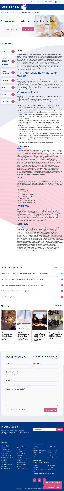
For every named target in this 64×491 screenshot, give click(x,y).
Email (8, 380)
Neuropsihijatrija (5, 468)
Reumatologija (21, 462)
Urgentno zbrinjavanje (23, 464)
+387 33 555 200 (52, 450)
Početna (5, 12)
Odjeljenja (4, 442)
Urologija (19, 466)
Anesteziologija (5, 446)
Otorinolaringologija (22, 453)
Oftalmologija (20, 446)
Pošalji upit (50, 410)
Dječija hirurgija (5, 447)
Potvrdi (59, 429)
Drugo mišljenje (53, 487)
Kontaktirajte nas (11, 29)
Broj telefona (11, 372)
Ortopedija (13, 12)
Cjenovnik (28, 29)
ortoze (44, 220)
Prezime (36, 363)
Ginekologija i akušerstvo (7, 457)
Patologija (19, 455)
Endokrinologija (5, 449)
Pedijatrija (19, 457)
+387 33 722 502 (52, 452)
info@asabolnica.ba (53, 455)
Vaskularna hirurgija (22, 468)
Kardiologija (4, 461)
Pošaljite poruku (16, 356)
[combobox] (8, 375)
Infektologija (4, 459)
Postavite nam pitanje (15, 389)
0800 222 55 (48, 1)
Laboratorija (4, 462)
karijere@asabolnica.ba (54, 457)
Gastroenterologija (6, 455)
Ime (7, 363)
